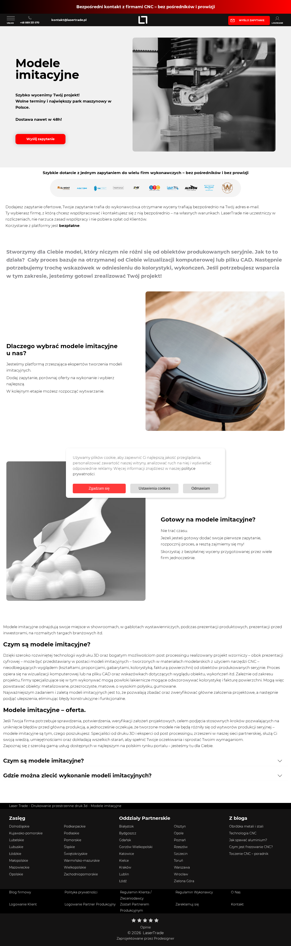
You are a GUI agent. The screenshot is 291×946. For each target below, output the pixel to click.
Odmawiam (200, 488)
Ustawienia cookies (154, 488)
